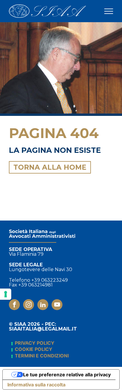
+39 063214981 (35, 285)
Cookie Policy (33, 349)
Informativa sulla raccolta (36, 385)
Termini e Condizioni (42, 355)
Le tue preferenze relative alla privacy (67, 375)
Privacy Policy (34, 343)
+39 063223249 (49, 280)
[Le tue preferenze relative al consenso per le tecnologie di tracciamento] (5, 294)
